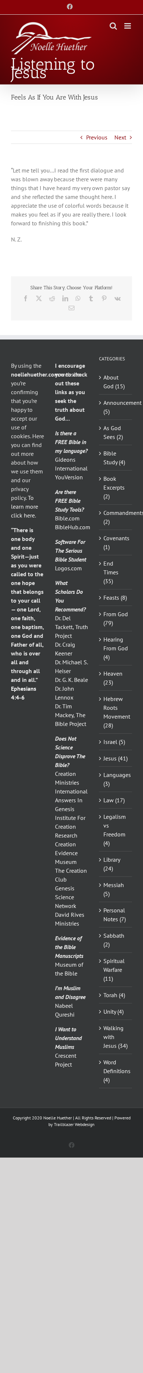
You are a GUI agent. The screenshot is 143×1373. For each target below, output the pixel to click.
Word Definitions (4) (115, 1070)
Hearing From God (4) (115, 648)
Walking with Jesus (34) (115, 1036)
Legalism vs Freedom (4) (114, 830)
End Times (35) (110, 572)
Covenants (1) (115, 542)
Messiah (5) (113, 889)
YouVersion (69, 477)
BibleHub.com (72, 527)
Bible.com (67, 518)
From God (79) (115, 618)
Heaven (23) (112, 678)
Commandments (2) (115, 517)
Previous (96, 137)
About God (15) (114, 382)
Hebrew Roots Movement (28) (115, 712)
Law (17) (114, 800)
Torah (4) (114, 995)
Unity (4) (113, 1011)
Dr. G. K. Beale (71, 679)
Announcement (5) (115, 407)
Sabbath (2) (113, 940)
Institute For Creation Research (70, 826)
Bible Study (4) (114, 458)
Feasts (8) (115, 597)
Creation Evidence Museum (66, 852)
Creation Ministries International (71, 782)
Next (120, 137)
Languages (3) (115, 779)
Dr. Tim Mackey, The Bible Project (70, 714)
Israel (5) (114, 741)
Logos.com (68, 568)
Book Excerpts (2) (114, 487)
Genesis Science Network (65, 897)
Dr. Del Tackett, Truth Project (71, 626)
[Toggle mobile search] (113, 26)
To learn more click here (24, 506)
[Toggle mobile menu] (128, 26)
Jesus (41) (115, 758)
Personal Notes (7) (114, 915)
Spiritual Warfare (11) (114, 969)
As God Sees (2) (113, 432)
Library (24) (111, 864)
